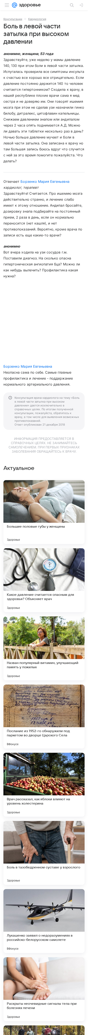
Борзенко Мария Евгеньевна (45, 181)
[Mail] (14, 5)
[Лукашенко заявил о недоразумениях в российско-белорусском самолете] (44, 921)
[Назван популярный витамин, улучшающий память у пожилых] (44, 648)
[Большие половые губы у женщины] (44, 512)
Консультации (12, 19)
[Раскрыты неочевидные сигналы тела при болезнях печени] (44, 989)
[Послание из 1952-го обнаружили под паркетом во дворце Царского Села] (44, 717)
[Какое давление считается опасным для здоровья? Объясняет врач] (44, 580)
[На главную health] (29, 5)
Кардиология (37, 19)
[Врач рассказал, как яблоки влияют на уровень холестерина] (44, 785)
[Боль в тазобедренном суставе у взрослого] (44, 853)
